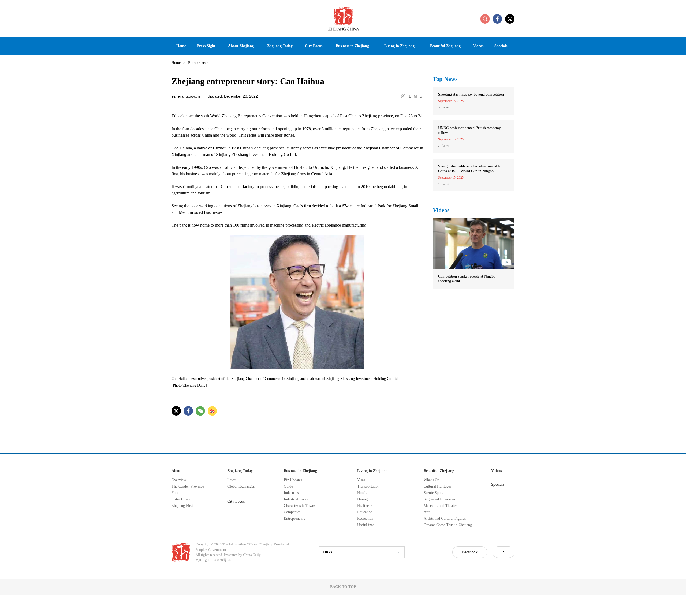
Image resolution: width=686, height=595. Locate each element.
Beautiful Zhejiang (439, 471)
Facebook (470, 552)
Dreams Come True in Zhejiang (448, 525)
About (177, 471)
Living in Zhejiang (372, 471)
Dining (362, 499)
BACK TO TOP (343, 587)
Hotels (362, 493)
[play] (473, 220)
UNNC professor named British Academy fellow (469, 130)
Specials (497, 484)
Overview (179, 480)
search (485, 19)
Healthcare (365, 506)
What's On (431, 480)
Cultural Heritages (437, 486)
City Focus (236, 501)
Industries (291, 493)
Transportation (368, 486)
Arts (427, 512)
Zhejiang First (182, 506)
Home (176, 63)
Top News (445, 79)
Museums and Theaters (441, 506)
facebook (497, 19)
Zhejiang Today (240, 471)
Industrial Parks (296, 499)
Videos (441, 210)
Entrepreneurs (294, 519)
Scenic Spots (433, 493)
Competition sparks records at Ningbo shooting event (466, 278)
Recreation (365, 519)
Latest (445, 107)
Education (364, 512)
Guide (288, 486)
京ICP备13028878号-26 (213, 560)
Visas (361, 480)
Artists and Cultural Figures (445, 519)
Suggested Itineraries (439, 499)
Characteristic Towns (299, 506)
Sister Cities (181, 499)
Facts (175, 493)
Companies (292, 512)
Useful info (365, 525)
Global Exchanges (241, 486)
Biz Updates (293, 480)
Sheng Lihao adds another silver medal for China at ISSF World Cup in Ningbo (470, 168)
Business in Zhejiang (300, 471)
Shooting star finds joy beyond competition (471, 94)
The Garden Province (188, 486)
